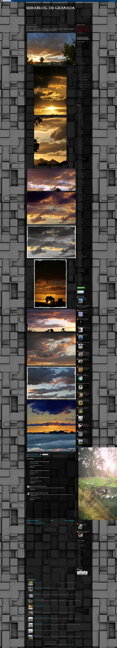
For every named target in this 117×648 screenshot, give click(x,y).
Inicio (51, 520)
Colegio (79, 165)
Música (79, 232)
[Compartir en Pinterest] (47, 454)
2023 (79, 48)
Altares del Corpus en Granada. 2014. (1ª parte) (84, 77)
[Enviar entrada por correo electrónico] (40, 454)
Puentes (79, 259)
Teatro (79, 273)
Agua (79, 110)
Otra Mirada (80, 423)
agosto (80, 69)
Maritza (31, 492)
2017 (79, 57)
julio (80, 70)
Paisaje (79, 241)
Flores (79, 193)
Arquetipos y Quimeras (82, 523)
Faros (79, 189)
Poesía (79, 252)
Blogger (72, 644)
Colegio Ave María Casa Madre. (38, 599)
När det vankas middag (86, 327)
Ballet (79, 136)
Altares (79, 118)
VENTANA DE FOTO (82, 297)
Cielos (37, 456)
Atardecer (33, 456)
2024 (79, 46)
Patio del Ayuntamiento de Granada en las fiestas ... (83, 80)
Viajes (79, 283)
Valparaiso (80, 279)
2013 (79, 99)
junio (80, 72)
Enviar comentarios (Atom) (38, 522)
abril (80, 92)
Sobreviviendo (80, 366)
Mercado (79, 220)
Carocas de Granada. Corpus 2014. (84, 73)
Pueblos (79, 257)
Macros (79, 216)
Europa (79, 184)
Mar (78, 217)
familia (79, 188)
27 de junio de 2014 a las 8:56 (39, 486)
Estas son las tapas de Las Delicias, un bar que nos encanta (86, 394)
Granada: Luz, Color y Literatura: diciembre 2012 (83, 375)
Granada (79, 200)
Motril (79, 228)
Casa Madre (80, 153)
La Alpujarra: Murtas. (36, 635)
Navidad (79, 235)
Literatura (79, 556)
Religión (79, 263)
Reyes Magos (80, 265)
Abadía (79, 106)
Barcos (79, 138)
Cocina (79, 548)
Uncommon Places (81, 521)
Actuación (79, 109)
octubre (80, 66)
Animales (79, 122)
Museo (79, 231)
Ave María (79, 133)
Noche (79, 237)
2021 (79, 51)
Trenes (79, 276)
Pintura (79, 247)
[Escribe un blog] (44, 454)
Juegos (79, 554)
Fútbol (79, 197)
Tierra (79, 275)
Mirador (79, 221)
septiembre (81, 67)
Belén (79, 141)
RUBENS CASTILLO (82, 438)
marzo (80, 94)
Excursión (79, 185)
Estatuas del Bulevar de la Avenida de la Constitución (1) (42, 617)
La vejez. (84, 416)
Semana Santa (80, 269)
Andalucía (79, 121)
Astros (79, 129)
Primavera (79, 255)
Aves (79, 134)
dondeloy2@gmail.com (81, 32)
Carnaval (79, 152)
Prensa (79, 560)
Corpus (79, 169)
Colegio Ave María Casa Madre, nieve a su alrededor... (42, 623)
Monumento (80, 227)
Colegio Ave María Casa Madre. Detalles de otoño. (41, 605)
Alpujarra (79, 117)
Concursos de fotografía (82, 550)
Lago (79, 212)
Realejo (79, 261)
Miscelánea (80, 223)
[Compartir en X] (45, 454)
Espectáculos (80, 182)
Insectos (79, 205)
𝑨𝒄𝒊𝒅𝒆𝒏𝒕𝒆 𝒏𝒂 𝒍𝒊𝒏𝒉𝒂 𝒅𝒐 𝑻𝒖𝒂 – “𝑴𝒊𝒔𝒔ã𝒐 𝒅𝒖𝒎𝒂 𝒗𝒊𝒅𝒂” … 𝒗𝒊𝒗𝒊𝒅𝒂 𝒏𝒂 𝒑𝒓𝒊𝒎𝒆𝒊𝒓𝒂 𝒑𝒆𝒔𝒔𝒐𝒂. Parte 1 (86, 354)
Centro (79, 157)
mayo (80, 91)
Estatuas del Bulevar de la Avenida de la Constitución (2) (42, 587)
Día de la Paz (80, 176)
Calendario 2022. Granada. (37, 629)
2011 (79, 102)
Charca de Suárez (81, 158)
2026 (79, 43)
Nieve (79, 236)
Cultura (79, 172)
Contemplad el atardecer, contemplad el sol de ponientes (86, 425)
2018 (79, 55)
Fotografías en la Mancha (82, 431)
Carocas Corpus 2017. (37, 593)
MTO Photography (81, 326)
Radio (79, 562)
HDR (79, 201)
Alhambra (79, 113)
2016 (79, 58)
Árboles (79, 125)
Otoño (79, 240)
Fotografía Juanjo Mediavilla (83, 399)
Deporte (79, 174)
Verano (79, 280)
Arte (78, 126)
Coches (79, 164)
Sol (78, 272)
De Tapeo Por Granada (82, 392)
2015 (79, 60)
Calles (79, 149)
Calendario (80, 148)
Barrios (79, 140)
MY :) (84, 385)
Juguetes (79, 209)
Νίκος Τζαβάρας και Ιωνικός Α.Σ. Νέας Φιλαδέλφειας (86, 368)
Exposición (80, 186)
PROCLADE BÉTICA (81, 256)
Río (78, 267)
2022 (79, 49)
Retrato (79, 264)
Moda (79, 224)
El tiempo (79, 552)
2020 (79, 52)
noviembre (81, 64)
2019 (79, 54)
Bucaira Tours (80, 145)
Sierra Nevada (80, 271)
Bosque (79, 144)
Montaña (79, 225)
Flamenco (79, 192)
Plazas (79, 251)
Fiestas (79, 190)
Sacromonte (80, 268)
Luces (79, 213)
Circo (79, 161)
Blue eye (84, 335)
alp (30, 486)
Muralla (79, 229)
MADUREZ (85, 532)
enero (80, 97)
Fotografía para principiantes (83, 407)
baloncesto (80, 137)
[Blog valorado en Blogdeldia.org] (80, 291)
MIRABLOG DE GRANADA (50, 8)
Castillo (79, 156)
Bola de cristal (80, 142)
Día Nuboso (85, 312)
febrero (80, 95)
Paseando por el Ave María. (37, 581)
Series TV (79, 564)
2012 (79, 100)
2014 (79, 61)
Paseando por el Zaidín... (37, 611)
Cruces (79, 170)
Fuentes (79, 196)
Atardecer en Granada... (83, 75)
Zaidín (79, 284)
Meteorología (80, 558)
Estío (84, 320)
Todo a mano (80, 567)
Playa (79, 249)
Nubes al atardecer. (82, 89)
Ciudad (79, 162)
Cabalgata (79, 146)
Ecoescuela (80, 177)
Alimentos (79, 114)
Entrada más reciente (32, 520)
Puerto (79, 260)
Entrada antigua (69, 520)
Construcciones (80, 168)
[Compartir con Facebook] (46, 454)
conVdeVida (80, 446)
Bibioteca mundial (81, 544)
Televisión (80, 566)
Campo (79, 150)
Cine (79, 547)
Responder (32, 473)
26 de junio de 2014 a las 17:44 (41, 461)
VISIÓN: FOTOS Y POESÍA (83, 319)
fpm (62, 644)
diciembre (81, 63)
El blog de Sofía (81, 415)
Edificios (79, 178)
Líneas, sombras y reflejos (82, 334)
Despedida (84, 344)
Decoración (80, 173)
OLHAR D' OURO (81, 351)
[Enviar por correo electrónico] (42, 454)
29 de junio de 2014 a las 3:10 (41, 492)
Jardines (79, 208)
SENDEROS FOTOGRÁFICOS (83, 531)
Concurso (79, 166)
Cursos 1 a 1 (85, 408)
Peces (79, 244)
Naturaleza (80, 233)
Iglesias (79, 204)
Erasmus (79, 180)
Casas (79, 154)
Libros (79, 555)
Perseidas (79, 245)
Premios (79, 253)
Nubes (40, 456)
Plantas (79, 248)
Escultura (79, 181)
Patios (79, 243)
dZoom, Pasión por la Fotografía (84, 305)
